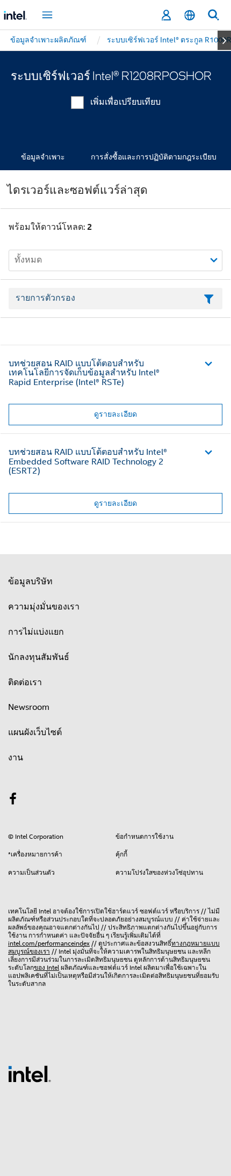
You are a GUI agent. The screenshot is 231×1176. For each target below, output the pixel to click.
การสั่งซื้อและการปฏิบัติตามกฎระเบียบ (153, 157)
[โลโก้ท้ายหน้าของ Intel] (29, 1073)
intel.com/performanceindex (49, 943)
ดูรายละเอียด (115, 414)
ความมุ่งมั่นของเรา (44, 606)
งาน (15, 757)
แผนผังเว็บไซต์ (35, 732)
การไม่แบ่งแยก (36, 632)
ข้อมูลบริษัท (30, 581)
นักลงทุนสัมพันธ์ (38, 657)
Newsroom (28, 707)
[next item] (224, 40)
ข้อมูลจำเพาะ (43, 157)
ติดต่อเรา (25, 682)
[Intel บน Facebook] (13, 800)
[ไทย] (190, 15)
